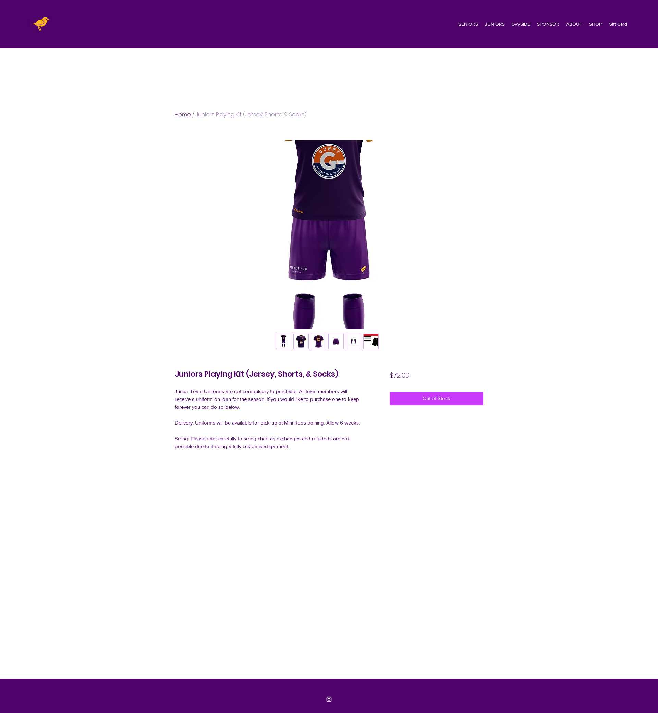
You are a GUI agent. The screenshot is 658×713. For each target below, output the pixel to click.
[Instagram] (329, 699)
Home (183, 115)
